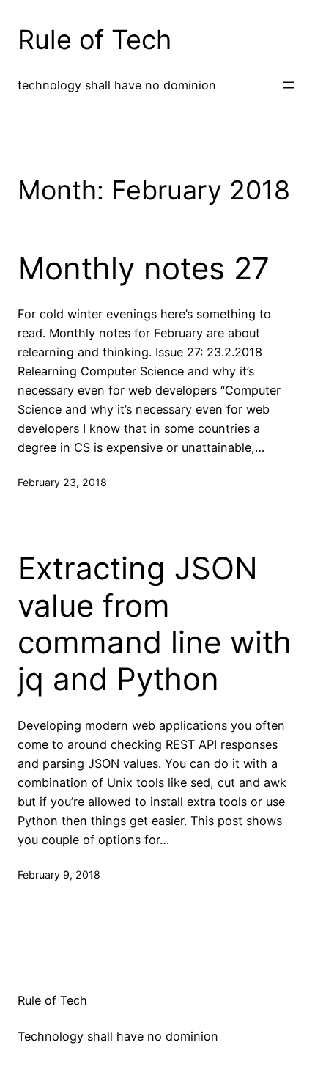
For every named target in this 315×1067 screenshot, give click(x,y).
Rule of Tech (94, 39)
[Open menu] (288, 85)
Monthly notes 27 (144, 268)
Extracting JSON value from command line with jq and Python (155, 623)
